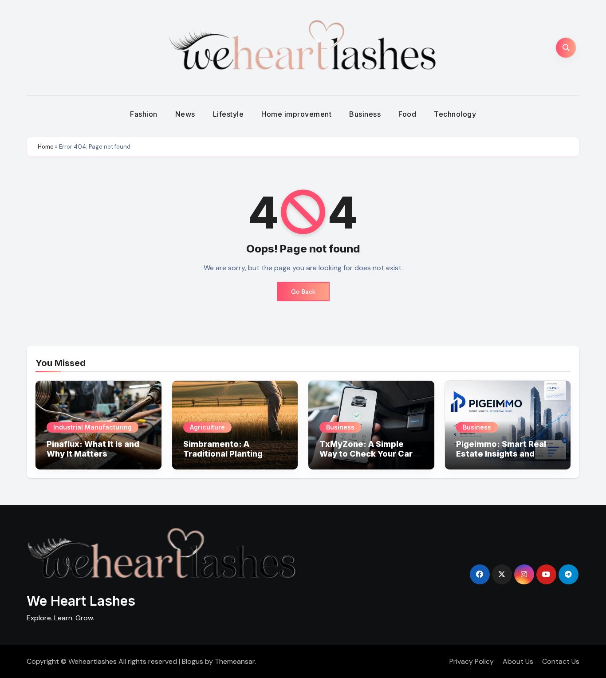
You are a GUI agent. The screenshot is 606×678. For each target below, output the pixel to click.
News (185, 114)
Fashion (143, 114)
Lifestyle (228, 114)
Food (407, 114)
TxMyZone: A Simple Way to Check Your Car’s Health (369, 453)
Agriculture (207, 427)
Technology (455, 114)
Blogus (192, 661)
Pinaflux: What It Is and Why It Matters (93, 448)
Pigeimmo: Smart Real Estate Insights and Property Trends (501, 453)
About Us (518, 661)
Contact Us (560, 661)
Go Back (303, 292)
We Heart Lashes (81, 601)
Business (365, 114)
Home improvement (296, 114)
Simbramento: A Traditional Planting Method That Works (223, 453)
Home (46, 146)
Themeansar (235, 661)
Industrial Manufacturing (92, 427)
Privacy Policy (471, 661)
